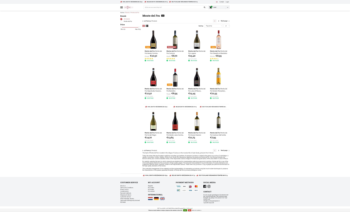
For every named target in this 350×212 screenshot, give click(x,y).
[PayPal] (184, 190)
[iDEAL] (190, 186)
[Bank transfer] (184, 186)
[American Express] (178, 186)
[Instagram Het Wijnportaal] (209, 187)
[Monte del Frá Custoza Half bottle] (218, 121)
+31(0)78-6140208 (208, 202)
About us (123, 186)
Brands (127, 12)
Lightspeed (189, 208)
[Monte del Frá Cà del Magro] (153, 121)
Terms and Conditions (126, 187)
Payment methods (125, 193)
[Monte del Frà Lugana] (197, 39)
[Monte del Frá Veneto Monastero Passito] (218, 77)
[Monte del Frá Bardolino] (175, 77)
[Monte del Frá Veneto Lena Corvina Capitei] (175, 121)
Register (150, 186)
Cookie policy (124, 191)
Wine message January (127, 198)
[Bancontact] (178, 190)
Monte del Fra (135, 12)
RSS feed (123, 202)
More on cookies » (197, 210)
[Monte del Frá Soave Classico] (197, 121)
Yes (185, 210)
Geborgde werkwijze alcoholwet (130, 200)
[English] (216, 1)
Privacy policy (124, 189)
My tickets (151, 189)
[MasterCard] (196, 186)
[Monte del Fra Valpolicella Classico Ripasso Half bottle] (153, 77)
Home (122, 12)
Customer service (125, 196)
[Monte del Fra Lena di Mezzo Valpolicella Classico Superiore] (197, 77)
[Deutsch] (156, 199)
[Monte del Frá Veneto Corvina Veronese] (153, 39)
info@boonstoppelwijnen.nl (211, 201)
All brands (127, 19)
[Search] (204, 7)
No (189, 210)
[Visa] (190, 190)
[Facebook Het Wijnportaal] (204, 187)
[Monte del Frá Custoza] (175, 39)
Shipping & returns (125, 195)
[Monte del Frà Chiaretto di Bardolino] (218, 39)
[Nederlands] (150, 199)
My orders (151, 187)
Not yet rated (192, 58)
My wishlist (151, 191)
